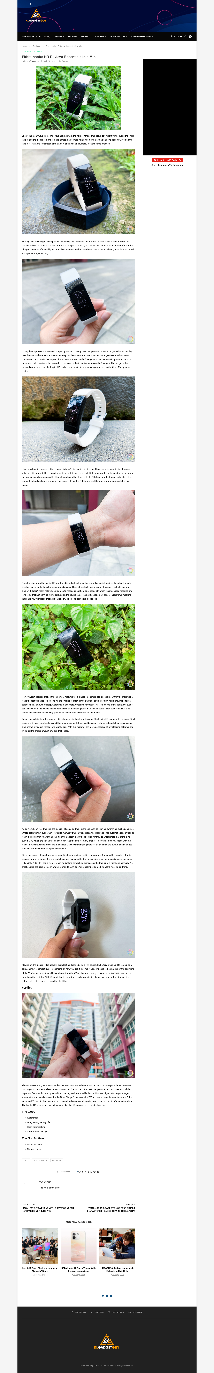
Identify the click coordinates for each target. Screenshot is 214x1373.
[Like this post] (79, 1172)
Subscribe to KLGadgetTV (168, 160)
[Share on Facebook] (82, 1172)
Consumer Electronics (142, 36)
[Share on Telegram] (94, 1172)
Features (72, 36)
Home (24, 46)
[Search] (185, 36)
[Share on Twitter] (85, 1172)
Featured (36, 46)
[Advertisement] (139, 15)
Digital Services (117, 36)
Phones (84, 36)
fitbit (26, 1160)
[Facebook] (171, 36)
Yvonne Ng (34, 61)
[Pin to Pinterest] (88, 1172)
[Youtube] (181, 36)
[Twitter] (174, 36)
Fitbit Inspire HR (40, 1160)
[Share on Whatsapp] (91, 1172)
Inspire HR (56, 1160)
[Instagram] (177, 36)
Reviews (58, 36)
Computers (99, 36)
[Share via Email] (98, 1172)
